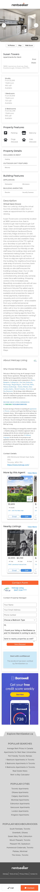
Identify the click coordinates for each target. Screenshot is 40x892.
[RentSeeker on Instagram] (17, 883)
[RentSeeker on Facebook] (20, 883)
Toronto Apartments (20, 788)
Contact (30, 888)
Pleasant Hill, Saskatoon (20, 844)
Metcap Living (18, 588)
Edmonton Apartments (20, 803)
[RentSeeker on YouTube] (25, 883)
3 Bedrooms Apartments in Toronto (20, 767)
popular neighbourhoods (20, 824)
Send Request (20, 644)
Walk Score (29, 45)
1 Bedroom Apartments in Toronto (20, 760)
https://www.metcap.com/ (18, 465)
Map (19, 45)
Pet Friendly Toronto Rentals (20, 756)
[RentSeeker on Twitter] (23, 883)
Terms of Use (14, 874)
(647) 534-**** (20, 590)
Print (34, 59)
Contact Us (33, 874)
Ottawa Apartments (20, 792)
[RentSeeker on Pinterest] (14, 883)
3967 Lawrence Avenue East (17, 564)
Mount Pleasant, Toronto (20, 840)
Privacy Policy (24, 874)
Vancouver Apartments (20, 807)
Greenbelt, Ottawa (20, 832)
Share (33, 63)
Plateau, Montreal (20, 851)
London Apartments (20, 811)
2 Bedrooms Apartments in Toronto (20, 763)
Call (12, 888)
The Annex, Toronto (20, 855)
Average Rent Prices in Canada (20, 748)
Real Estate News (20, 771)
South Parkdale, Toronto (20, 829)
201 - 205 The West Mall (15, 510)
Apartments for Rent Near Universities (20, 752)
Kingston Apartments (20, 815)
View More (32, 473)
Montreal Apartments (20, 800)
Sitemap (5, 874)
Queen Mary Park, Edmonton (20, 836)
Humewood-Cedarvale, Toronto (20, 847)
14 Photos (11, 45)
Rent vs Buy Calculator (20, 774)
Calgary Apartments (20, 796)
